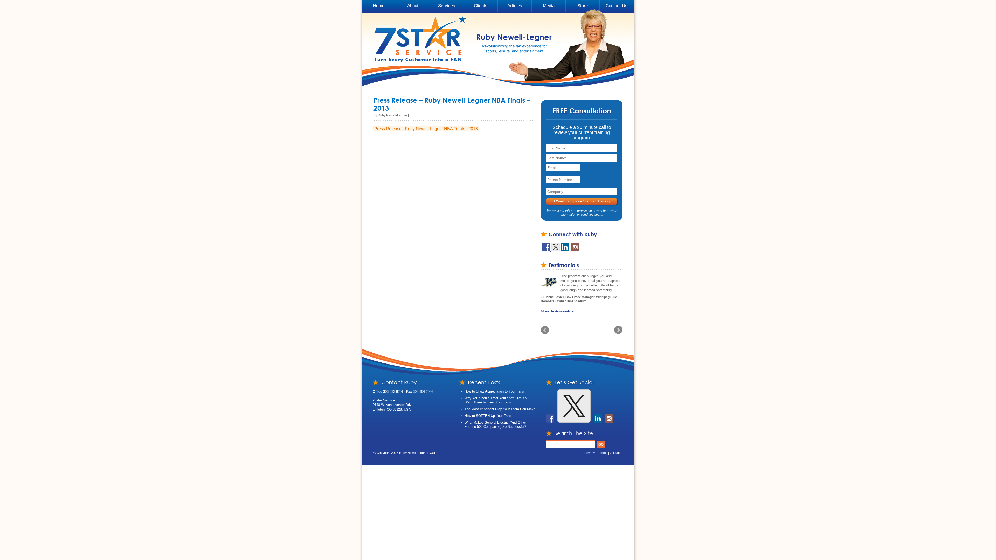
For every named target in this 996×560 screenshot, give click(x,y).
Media (549, 5)
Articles (514, 5)
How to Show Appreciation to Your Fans (494, 395)
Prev (545, 334)
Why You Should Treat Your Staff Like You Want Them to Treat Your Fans (496, 404)
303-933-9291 (393, 396)
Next (618, 334)
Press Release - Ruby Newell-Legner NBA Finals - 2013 (426, 129)
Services (446, 5)
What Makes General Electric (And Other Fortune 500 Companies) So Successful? (495, 429)
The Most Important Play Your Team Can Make (500, 413)
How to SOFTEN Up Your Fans (488, 420)
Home (378, 5)
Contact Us (616, 5)
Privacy (589, 457)
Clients (480, 5)
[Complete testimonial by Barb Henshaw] (549, 282)
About (412, 5)
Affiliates (616, 457)
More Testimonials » (557, 315)
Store (582, 5)
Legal (603, 457)
